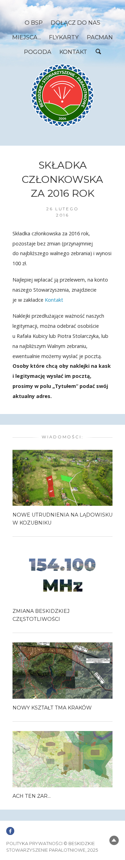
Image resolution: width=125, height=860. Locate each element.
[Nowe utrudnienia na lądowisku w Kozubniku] (62, 477)
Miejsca (25, 37)
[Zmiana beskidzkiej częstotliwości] (62, 574)
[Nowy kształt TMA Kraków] (62, 670)
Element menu (10, 827)
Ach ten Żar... (31, 796)
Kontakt (73, 51)
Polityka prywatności (34, 843)
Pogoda (37, 51)
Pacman (100, 37)
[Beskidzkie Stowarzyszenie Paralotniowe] (62, 95)
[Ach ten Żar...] (62, 759)
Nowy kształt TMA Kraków (52, 708)
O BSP (34, 22)
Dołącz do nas (75, 22)
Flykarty (64, 37)
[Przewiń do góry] (114, 840)
